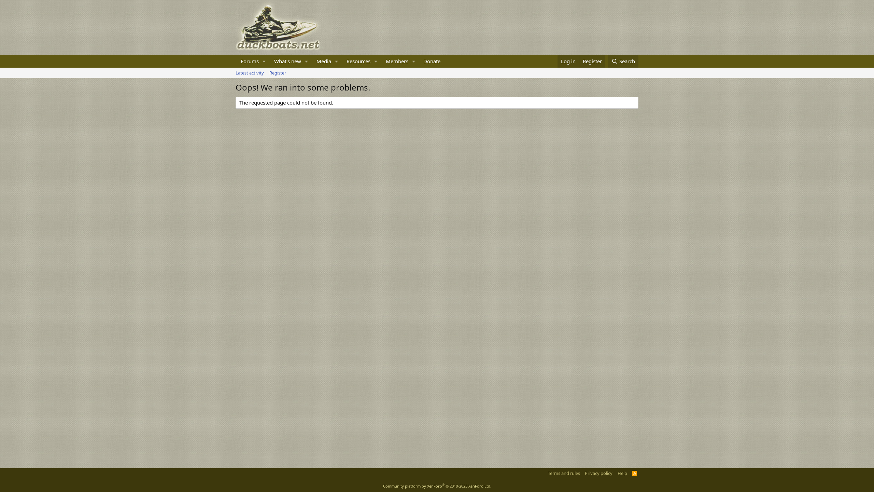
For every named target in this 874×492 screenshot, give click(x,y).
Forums (250, 61)
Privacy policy (598, 473)
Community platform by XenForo (437, 486)
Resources (358, 61)
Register (277, 73)
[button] (264, 61)
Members (397, 61)
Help (622, 473)
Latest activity (250, 73)
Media (323, 61)
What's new (287, 61)
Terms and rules (564, 473)
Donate (431, 61)
